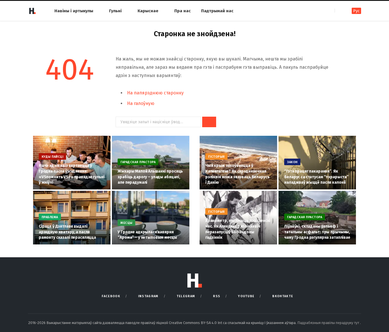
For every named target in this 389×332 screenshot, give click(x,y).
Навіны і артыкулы (73, 10)
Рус (356, 11)
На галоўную (140, 103)
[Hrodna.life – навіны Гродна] (32, 11)
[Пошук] (340, 11)
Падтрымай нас (217, 10)
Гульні (115, 10)
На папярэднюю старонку (155, 93)
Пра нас (182, 10)
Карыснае (148, 10)
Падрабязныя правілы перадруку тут (328, 323)
